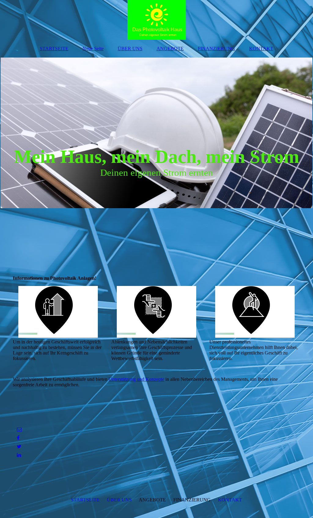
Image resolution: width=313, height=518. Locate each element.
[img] (156, 20)
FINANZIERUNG (216, 48)
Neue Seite (93, 48)
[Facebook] (18, 438)
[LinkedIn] (18, 455)
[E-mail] (19, 429)
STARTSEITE (54, 48)
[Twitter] (18, 446)
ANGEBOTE (170, 48)
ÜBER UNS (130, 48)
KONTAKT (261, 48)
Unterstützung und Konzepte (136, 379)
